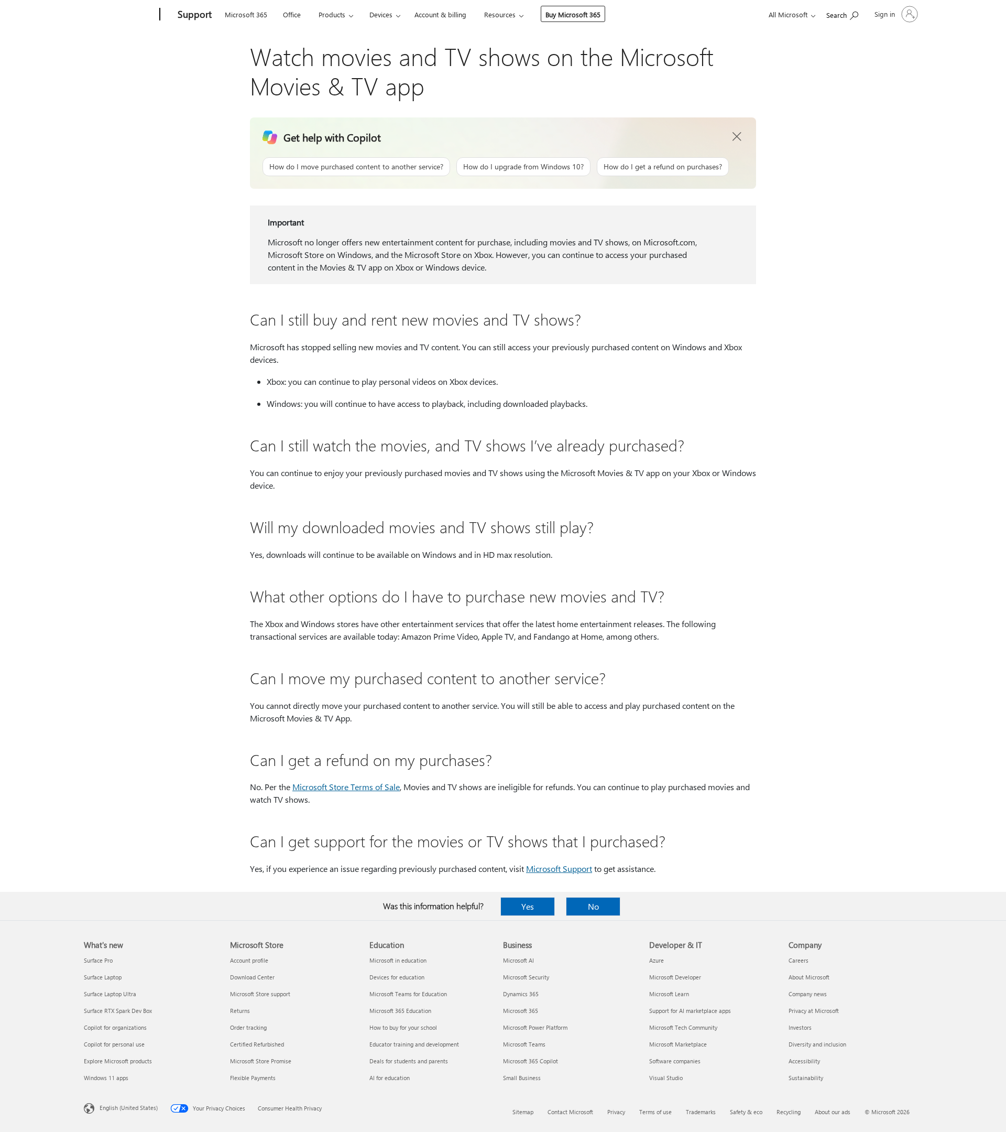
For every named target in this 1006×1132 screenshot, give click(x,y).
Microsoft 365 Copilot (530, 1061)
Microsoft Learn (669, 994)
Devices (380, 14)
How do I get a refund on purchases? (663, 166)
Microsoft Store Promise (260, 1061)
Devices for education (396, 977)
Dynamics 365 (521, 994)
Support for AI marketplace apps (690, 1011)
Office (292, 14)
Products (332, 14)
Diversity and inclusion (817, 1044)
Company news (808, 994)
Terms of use (655, 1112)
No (593, 906)
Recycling (789, 1112)
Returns (240, 1011)
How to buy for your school (403, 1027)
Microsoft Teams (524, 1044)
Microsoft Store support (260, 994)
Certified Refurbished (257, 1044)
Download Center (252, 977)
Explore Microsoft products (118, 1061)
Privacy (616, 1112)
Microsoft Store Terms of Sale (346, 786)
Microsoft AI (518, 960)
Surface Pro (98, 960)
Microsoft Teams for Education (408, 994)
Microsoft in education (398, 960)
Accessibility (804, 1061)
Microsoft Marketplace (678, 1044)
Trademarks (701, 1112)
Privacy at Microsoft (814, 1011)
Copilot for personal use (114, 1044)
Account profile (249, 960)
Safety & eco (746, 1112)
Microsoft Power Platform (535, 1027)
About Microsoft (809, 977)
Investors (800, 1027)
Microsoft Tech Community (683, 1027)
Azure (656, 960)
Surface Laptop (103, 977)
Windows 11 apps (106, 1078)
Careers (798, 960)
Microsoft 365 (246, 14)
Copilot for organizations (115, 1027)
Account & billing (440, 14)
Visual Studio (666, 1078)
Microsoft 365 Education (400, 1011)
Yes (527, 906)
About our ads (832, 1112)
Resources (500, 14)
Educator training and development (414, 1044)
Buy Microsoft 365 (572, 14)
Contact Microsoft (570, 1112)
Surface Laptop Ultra (110, 994)
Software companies (675, 1061)
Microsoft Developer (675, 977)
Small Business (522, 1078)
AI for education (389, 1078)
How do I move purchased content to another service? (356, 166)
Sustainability (806, 1078)
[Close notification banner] (737, 137)
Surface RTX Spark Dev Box (118, 1011)
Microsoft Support (559, 868)
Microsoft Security (526, 977)
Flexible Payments (253, 1078)
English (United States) (129, 1108)
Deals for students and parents (408, 1061)
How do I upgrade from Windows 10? (523, 166)
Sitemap (522, 1112)
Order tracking (248, 1027)
